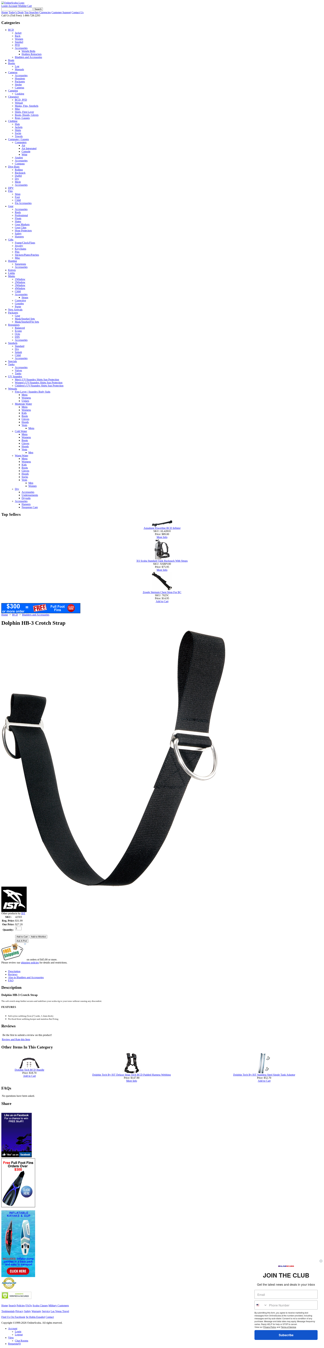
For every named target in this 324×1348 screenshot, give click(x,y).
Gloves (25, 419)
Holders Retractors (32, 54)
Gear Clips (20, 227)
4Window (20, 288)
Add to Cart (162, 601)
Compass (20, 163)
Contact (50, 1317)
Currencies (45, 12)
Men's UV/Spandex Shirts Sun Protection (37, 379)
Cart (29, 5)
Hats (17, 124)
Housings (20, 78)
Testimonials (8, 1311)
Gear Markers (22, 224)
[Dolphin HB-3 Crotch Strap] (113, 885)
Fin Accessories (23, 203)
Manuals (19, 69)
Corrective (20, 300)
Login (4, 5)
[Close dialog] (321, 1261)
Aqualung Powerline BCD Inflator (162, 528)
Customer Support (61, 12)
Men (30, 452)
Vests (24, 425)
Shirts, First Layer (24, 111)
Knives (12, 270)
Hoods (25, 422)
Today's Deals (16, 12)
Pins (17, 251)
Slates (18, 221)
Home (4, 12)
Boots (25, 416)
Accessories (21, 48)
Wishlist (22, 5)
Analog (19, 157)
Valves (18, 370)
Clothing (12, 121)
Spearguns (20, 264)
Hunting (12, 260)
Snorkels (12, 343)
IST (23, 913)
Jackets (18, 127)
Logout (19, 1334)
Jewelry (19, 245)
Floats (18, 218)
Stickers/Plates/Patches (27, 254)
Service (46, 1311)
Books (11, 63)
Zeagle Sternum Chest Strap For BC (162, 592)
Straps (25, 297)
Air (23, 145)
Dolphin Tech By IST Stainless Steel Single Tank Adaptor (264, 1074)
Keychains (20, 248)
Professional (21, 215)
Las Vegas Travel (60, 1311)
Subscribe (286, 1335)
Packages (20, 81)
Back (17, 35)
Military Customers (58, 1305)
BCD (11, 29)
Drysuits (26, 498)
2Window (20, 282)
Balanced (20, 327)
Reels (18, 212)
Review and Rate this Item (16, 1039)
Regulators (14, 324)
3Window (20, 285)
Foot (17, 197)
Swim (18, 133)
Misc (17, 108)
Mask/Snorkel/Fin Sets (27, 321)
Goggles (19, 303)
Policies (21, 1305)
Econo (18, 330)
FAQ (11, 980)
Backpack (20, 172)
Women (19, 39)
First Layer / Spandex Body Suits (32, 391)
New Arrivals (15, 309)
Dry (17, 178)
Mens (25, 394)
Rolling (19, 169)
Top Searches (31, 12)
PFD (17, 45)
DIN (17, 337)
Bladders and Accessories (28, 57)
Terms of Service (288, 1327)
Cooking (19, 93)
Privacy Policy (269, 1327)
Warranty (36, 1311)
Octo (17, 333)
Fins (10, 191)
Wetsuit (19, 102)
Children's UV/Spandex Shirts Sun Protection (39, 385)
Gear (10, 206)
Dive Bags (13, 166)
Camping (13, 90)
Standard (19, 346)
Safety (18, 233)
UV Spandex (15, 376)
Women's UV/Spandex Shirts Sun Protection (38, 382)
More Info (162, 537)
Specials (12, 361)
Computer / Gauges (18, 139)
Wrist (24, 154)
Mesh (18, 181)
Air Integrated (29, 148)
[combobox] (261, 1305)
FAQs (28, 1305)
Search (12, 1305)
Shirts (18, 130)
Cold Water (21, 431)
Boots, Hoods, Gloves (26, 115)
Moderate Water (23, 403)
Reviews (12, 974)
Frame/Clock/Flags (25, 242)
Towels (19, 136)
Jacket (18, 32)
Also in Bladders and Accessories (26, 977)
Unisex (25, 400)
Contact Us (78, 12)
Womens (26, 397)
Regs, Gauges (22, 118)
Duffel (18, 175)
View (11, 1337)
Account (12, 5)
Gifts (10, 239)
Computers (20, 142)
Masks (11, 276)
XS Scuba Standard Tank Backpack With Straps (162, 560)
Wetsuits (12, 388)
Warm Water (21, 455)
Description (14, 971)
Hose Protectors (23, 230)
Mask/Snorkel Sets (25, 318)
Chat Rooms (21, 1340)
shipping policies (30, 962)
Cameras (12, 72)
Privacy (19, 1311)
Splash (18, 352)
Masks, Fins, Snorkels (26, 105)
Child (18, 200)
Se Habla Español (35, 1317)
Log (17, 66)
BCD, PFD (21, 99)
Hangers (19, 236)
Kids (24, 413)
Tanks (11, 364)
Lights (11, 273)
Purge (18, 306)
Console (26, 151)
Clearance (13, 96)
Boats (11, 60)
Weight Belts (28, 51)
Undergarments (30, 495)
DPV (11, 188)
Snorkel (19, 42)
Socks (25, 476)
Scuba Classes (40, 1305)
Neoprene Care (30, 507)
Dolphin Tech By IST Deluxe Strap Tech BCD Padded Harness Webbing (131, 1074)
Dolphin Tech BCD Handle (29, 1069)
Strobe (18, 84)
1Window (20, 279)
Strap (17, 194)
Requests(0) (14, 1343)
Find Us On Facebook (13, 1317)
